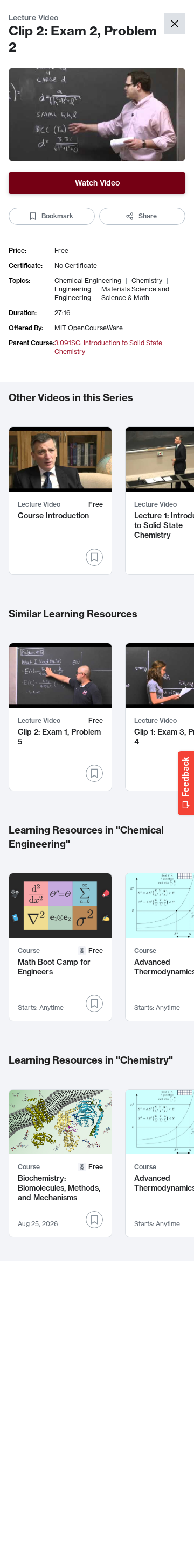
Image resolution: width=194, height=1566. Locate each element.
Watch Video (97, 183)
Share (147, 216)
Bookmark (57, 216)
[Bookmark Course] (94, 1003)
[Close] (174, 23)
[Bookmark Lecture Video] (94, 557)
